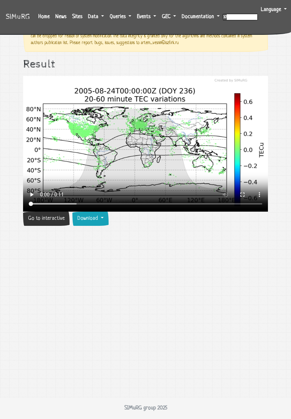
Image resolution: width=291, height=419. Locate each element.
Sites (77, 17)
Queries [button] (118, 17)
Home (45, 16)
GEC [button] (167, 17)
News (60, 17)
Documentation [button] (198, 17)
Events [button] (144, 17)
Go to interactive (46, 219)
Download (88, 219)
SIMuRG (18, 17)
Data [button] (94, 17)
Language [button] (271, 10)
